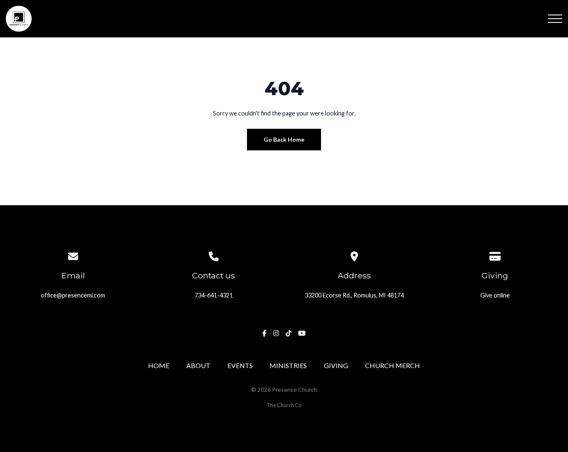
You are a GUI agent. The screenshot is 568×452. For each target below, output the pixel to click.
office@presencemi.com (73, 295)
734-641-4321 (214, 295)
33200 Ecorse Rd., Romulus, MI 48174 (354, 295)
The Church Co (284, 405)
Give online (495, 295)
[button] (555, 19)
